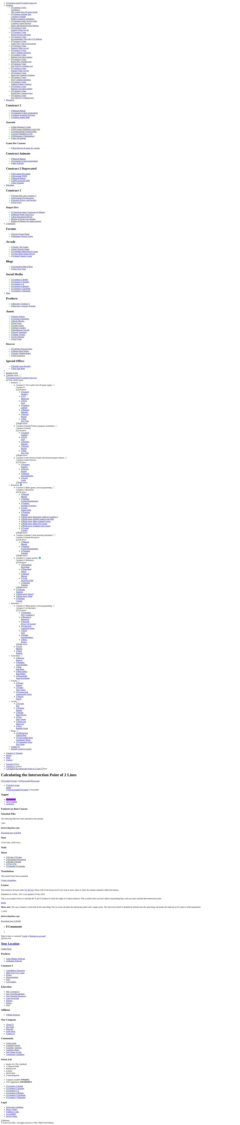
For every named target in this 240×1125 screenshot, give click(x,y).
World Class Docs (26, 214)
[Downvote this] (29, 781)
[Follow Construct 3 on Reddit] (19, 280)
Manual (22, 111)
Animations (24, 319)
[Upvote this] (9, 781)
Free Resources (27, 198)
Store (8, 293)
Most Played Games (30, 251)
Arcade (14, 701)
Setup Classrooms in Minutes (33, 212)
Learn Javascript (12, 998)
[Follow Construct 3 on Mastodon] (20, 291)
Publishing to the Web (31, 129)
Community (10, 224)
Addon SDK (24, 117)
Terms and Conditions (14, 1107)
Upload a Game (25, 256)
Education (10, 185)
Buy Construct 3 (23, 304)
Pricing (9, 975)
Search (30, 594)
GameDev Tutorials (14, 1048)
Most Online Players (26, 254)
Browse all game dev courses (28, 148)
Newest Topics (27, 236)
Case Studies (11, 982)
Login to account (24, 749)
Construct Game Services (40, 458)
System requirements (29, 113)
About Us (10, 1025)
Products (9, 5)
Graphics (22, 328)
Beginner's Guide (24, 127)
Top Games (23, 247)
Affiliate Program (13, 1015)
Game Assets (11, 1043)
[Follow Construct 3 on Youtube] (20, 282)
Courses (9, 760)
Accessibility (11, 1114)
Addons (21, 316)
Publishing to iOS (25, 134)
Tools (19, 339)
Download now (11, 833)
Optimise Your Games (41, 526)
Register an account (37, 936)
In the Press (10, 1031)
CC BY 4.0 (29, 890)
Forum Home (23, 234)
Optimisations (28, 136)
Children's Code (12, 1112)
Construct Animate (35, 426)
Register (9, 373)
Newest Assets (26, 349)
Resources (10, 100)
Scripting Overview (27, 115)
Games (21, 326)
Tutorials (20, 163)
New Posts (21, 269)
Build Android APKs (28, 132)
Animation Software (14, 961)
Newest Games (23, 249)
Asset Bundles (24, 366)
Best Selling (24, 351)
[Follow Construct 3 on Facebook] (20, 289)
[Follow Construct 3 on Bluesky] (20, 286)
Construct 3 (34, 385)
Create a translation (8, 880)
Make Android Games (41, 521)
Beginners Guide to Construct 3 (45, 517)
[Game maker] (21, 378)
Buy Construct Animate (25, 306)
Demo (3, 903)
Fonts (19, 323)
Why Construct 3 (13, 992)
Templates (22, 332)
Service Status (11, 1116)
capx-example (11, 802)
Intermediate (11, 799)
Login (15, 373)
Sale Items (20, 368)
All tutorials (21, 138)
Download (25, 174)
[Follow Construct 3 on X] (17, 284)
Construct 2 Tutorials (14, 753)
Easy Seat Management (15, 994)
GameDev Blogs (12, 1050)
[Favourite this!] (17, 790)
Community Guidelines (15, 1054)
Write (30, 596)
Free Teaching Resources (16, 996)
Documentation (12, 977)
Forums (14, 681)
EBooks (20, 321)
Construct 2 (27, 558)
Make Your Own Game (15, 973)
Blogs (13, 731)
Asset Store (15, 656)
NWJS (24, 176)
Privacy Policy (12, 1109)
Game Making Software (15, 959)
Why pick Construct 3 (27, 196)
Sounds (26, 330)
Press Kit (9, 1029)
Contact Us (15, 747)
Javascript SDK (23, 181)
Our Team (10, 1027)
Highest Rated (24, 353)
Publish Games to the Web (43, 519)
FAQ (19, 202)
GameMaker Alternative (15, 971)
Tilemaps (20, 337)
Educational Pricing (24, 217)
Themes (21, 335)
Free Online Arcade (14, 1052)
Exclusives (20, 356)
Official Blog (27, 267)
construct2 (10, 804)
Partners (9, 1001)
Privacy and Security (28, 200)
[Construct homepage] (21, 3)
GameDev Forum (13, 1045)
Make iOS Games (39, 524)
